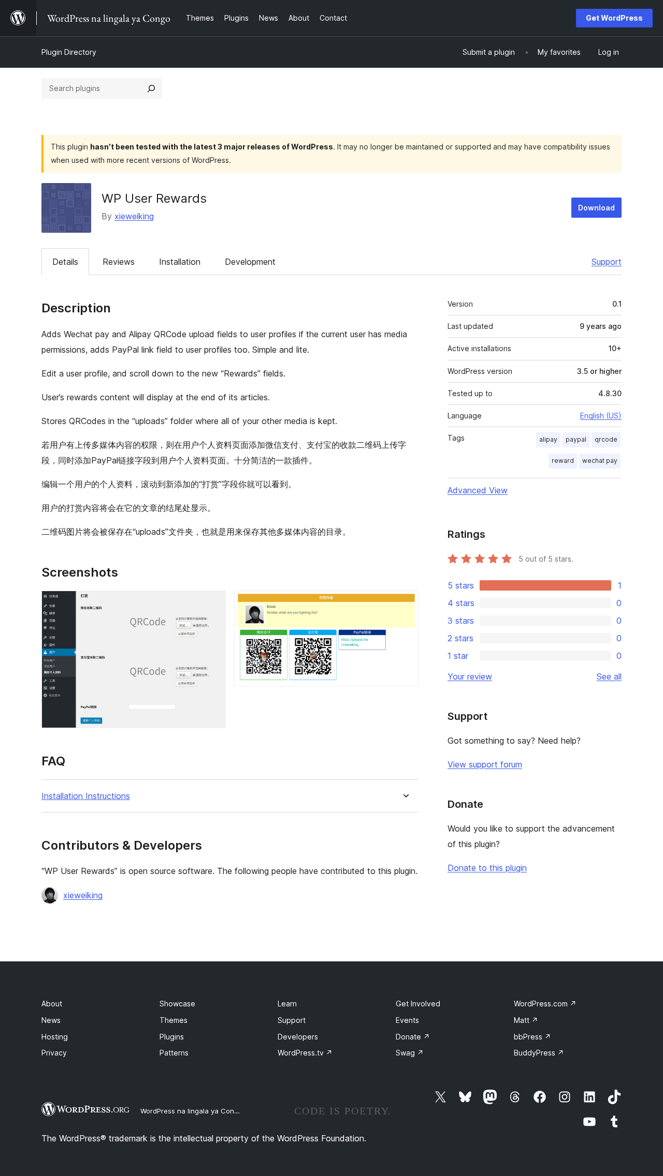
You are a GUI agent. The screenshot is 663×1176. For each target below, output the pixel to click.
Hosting (54, 1036)
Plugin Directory (68, 52)
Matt (526, 1020)
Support (607, 262)
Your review (470, 676)
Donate (413, 1036)
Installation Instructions (85, 796)
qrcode (606, 439)
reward (563, 460)
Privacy (54, 1052)
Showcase (177, 1003)
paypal (576, 439)
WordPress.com (545, 1003)
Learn (287, 1003)
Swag (410, 1052)
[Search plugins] (151, 88)
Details (65, 262)
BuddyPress (539, 1052)
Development (250, 262)
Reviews (119, 262)
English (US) (601, 415)
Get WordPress (614, 17)
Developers (298, 1036)
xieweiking (134, 216)
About (51, 1003)
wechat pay (599, 460)
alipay (548, 439)
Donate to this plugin (487, 868)
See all (609, 676)
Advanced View (478, 490)
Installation (179, 262)
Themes (174, 1020)
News (51, 1020)
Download (596, 207)
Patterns (174, 1052)
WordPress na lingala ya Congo (191, 1111)
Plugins (172, 1036)
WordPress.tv (305, 1052)
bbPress (532, 1036)
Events (407, 1020)
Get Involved (418, 1003)
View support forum (485, 764)
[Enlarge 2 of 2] (404, 604)
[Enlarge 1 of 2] (212, 604)
